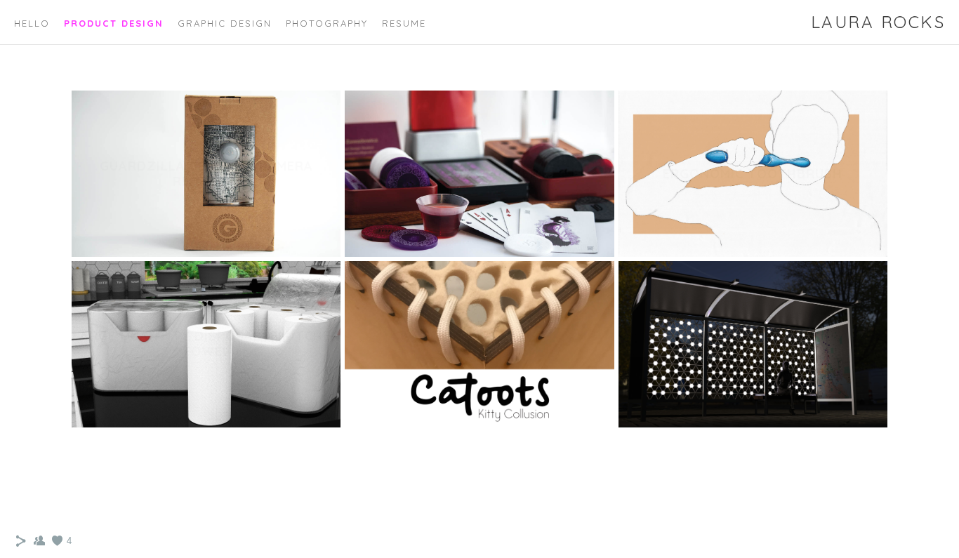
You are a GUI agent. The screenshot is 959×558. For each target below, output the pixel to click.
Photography (327, 23)
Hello (32, 23)
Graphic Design (225, 23)
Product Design (114, 23)
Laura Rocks (878, 22)
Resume (404, 23)
